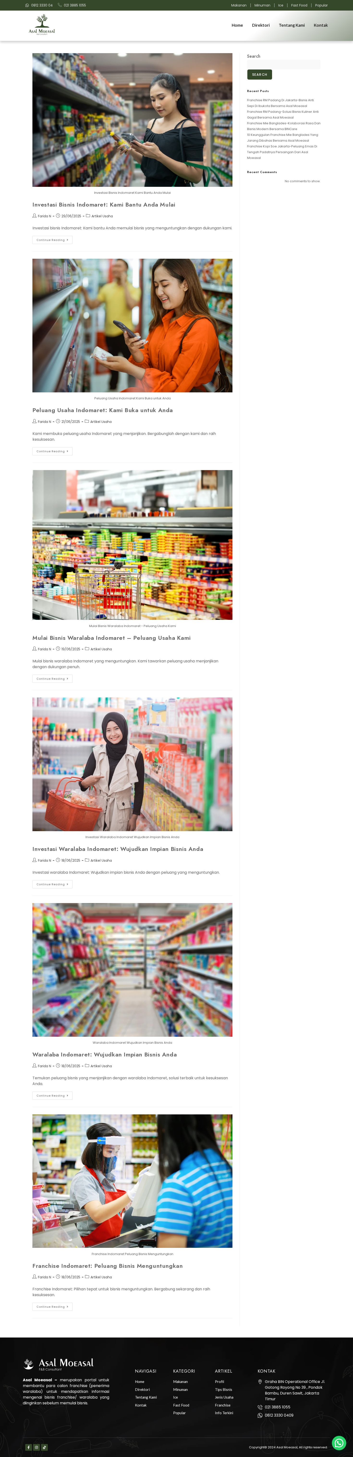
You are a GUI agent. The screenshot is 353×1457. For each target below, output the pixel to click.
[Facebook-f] (28, 1447)
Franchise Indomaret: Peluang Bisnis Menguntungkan (107, 1266)
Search (253, 56)
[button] (339, 1443)
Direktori (261, 25)
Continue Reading (55, 239)
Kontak (321, 25)
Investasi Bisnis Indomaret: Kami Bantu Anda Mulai (103, 204)
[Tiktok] (44, 1447)
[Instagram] (36, 1447)
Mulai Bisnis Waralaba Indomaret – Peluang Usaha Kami (111, 638)
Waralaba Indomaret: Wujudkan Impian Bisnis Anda (104, 1054)
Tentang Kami (292, 25)
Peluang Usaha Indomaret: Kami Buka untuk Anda (102, 410)
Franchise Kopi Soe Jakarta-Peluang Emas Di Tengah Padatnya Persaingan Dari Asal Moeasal (282, 152)
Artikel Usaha (102, 216)
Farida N (44, 216)
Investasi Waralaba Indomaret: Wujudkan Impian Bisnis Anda (117, 849)
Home (237, 25)
